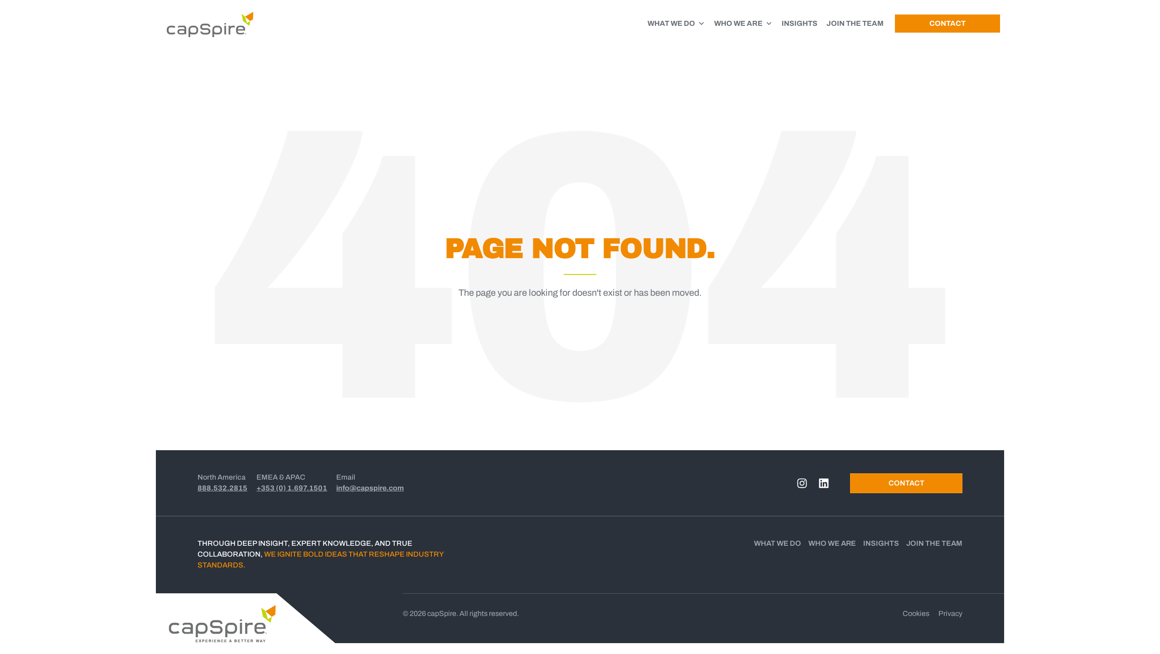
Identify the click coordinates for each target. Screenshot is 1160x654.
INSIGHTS (799, 23)
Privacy (950, 613)
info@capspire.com (370, 488)
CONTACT (947, 23)
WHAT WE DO (671, 23)
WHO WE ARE (738, 23)
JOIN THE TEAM (855, 23)
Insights (881, 543)
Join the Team (934, 543)
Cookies (916, 613)
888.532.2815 (222, 488)
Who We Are (832, 543)
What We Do (777, 543)
